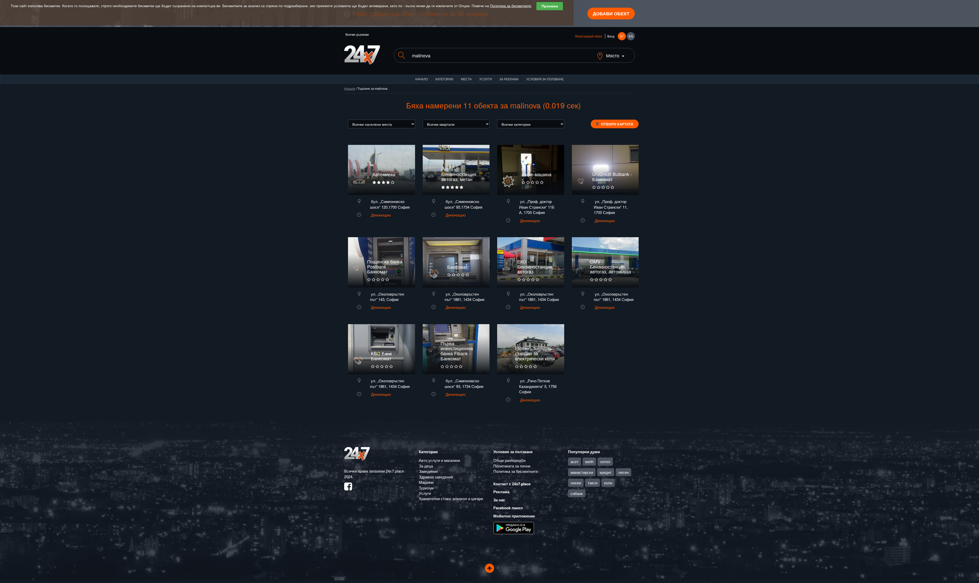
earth (589, 461)
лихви (576, 482)
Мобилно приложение (514, 516)
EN (631, 36)
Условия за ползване (545, 79)
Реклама (501, 492)
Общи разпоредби (509, 460)
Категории (444, 79)
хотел (605, 461)
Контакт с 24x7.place (512, 484)
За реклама (509, 79)
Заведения (428, 471)
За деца (426, 465)
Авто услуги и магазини (439, 460)
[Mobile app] (513, 527)
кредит (606, 472)
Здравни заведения (436, 476)
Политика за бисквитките (510, 6)
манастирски (582, 472)
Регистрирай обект (588, 36)
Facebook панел (508, 508)
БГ (622, 36)
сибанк (577, 493)
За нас (499, 500)
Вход (610, 36)
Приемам (550, 6)
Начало (421, 79)
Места (466, 79)
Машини (426, 482)
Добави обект (611, 13)
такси (592, 482)
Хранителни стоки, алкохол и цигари (451, 498)
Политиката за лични (511, 465)
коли (608, 482)
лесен (623, 472)
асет (574, 461)
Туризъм (426, 487)
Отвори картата (616, 123)
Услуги (485, 79)
